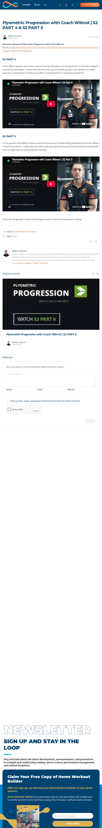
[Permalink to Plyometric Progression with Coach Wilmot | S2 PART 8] (51, 304)
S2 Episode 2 (27, 47)
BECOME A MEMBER (90, 4)
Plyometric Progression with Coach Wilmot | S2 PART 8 (41, 334)
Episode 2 (17, 50)
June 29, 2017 (16, 344)
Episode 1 (27, 50)
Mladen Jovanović (15, 36)
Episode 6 (72, 47)
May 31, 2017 (13, 38)
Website (71, 389)
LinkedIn (27, 263)
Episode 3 (6, 50)
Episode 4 (93, 47)
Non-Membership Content (25, 231)
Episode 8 (52, 47)
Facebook (44, 263)
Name (9, 389)
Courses (26, 5)
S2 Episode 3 (14, 47)
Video (14, 236)
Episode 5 (83, 47)
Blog (37, 5)
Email (20, 263)
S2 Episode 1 (40, 47)
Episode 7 (62, 47)
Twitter (35, 263)
